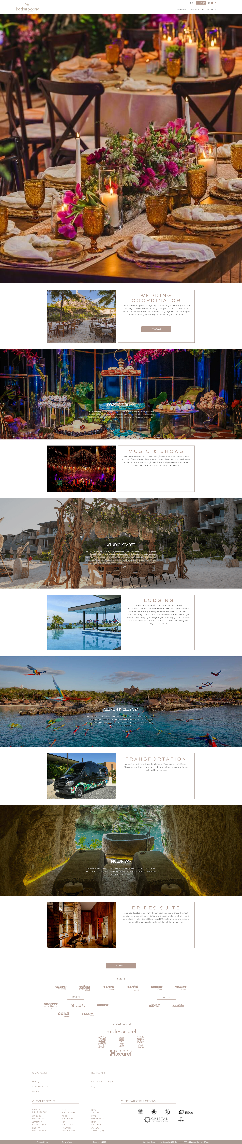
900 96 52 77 (38, 1117)
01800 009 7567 (39, 1110)
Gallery (214, 9)
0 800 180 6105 (39, 1123)
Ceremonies (181, 9)
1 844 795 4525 (68, 1129)
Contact (201, 3)
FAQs (192, 3)
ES (209, 3)
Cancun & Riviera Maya (102, 1081)
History (35, 1081)
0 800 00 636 (97, 1117)
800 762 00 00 (39, 1129)
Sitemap (36, 1091)
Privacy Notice (42, 1142)
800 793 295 (97, 1123)
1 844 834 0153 (97, 1129)
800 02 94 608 (68, 1123)
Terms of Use (67, 1142)
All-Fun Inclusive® (40, 1086)
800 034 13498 (68, 1111)
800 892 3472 (97, 1111)
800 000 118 (67, 1117)
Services (205, 9)
